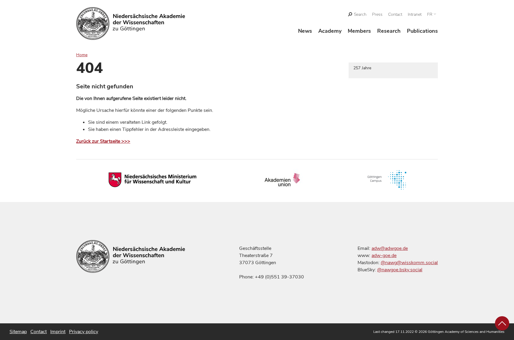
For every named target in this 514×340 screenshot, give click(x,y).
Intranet (414, 14)
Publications (422, 31)
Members (359, 31)
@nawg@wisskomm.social (409, 262)
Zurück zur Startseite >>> (103, 141)
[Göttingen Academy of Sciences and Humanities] (130, 23)
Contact (395, 14)
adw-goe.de (384, 255)
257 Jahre (362, 68)
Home (81, 55)
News (305, 31)
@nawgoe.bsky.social (399, 270)
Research (389, 31)
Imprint (57, 331)
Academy (329, 31)
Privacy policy (83, 331)
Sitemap (18, 331)
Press (377, 14)
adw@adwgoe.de (390, 248)
